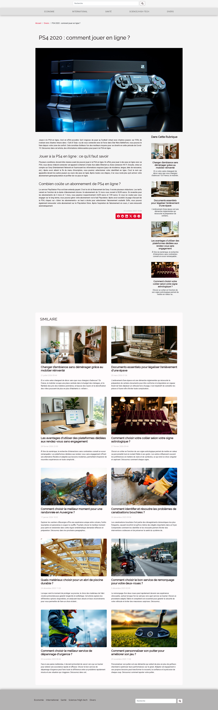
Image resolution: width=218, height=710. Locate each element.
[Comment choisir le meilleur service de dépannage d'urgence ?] (74, 628)
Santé (108, 11)
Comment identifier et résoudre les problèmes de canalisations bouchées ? (143, 510)
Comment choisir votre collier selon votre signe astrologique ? (165, 284)
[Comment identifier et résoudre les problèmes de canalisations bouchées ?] (144, 486)
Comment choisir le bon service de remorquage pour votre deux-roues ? (142, 581)
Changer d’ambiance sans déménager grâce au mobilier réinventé (165, 165)
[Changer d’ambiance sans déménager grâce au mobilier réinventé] (165, 151)
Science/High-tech (139, 11)
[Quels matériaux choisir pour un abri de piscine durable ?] (74, 557)
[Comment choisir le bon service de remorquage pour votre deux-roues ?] (144, 557)
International (79, 11)
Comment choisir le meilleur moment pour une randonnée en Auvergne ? (71, 510)
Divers (170, 11)
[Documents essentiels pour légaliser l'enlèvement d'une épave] (165, 189)
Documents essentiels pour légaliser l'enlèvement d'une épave (165, 203)
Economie (49, 11)
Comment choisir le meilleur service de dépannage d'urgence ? (66, 652)
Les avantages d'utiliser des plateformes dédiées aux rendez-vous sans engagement (165, 244)
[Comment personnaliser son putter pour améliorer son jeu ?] (144, 628)
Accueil (38, 23)
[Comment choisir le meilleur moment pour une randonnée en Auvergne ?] (74, 486)
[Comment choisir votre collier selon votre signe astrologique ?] (165, 270)
